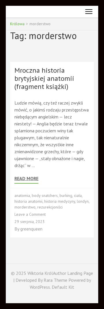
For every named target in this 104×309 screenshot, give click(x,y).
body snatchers (45, 195)
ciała (78, 195)
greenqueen (31, 229)
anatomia (22, 195)
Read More (26, 178)
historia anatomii (28, 201)
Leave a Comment (30, 214)
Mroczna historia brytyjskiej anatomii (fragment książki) (44, 78)
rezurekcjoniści (50, 207)
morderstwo (25, 207)
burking (66, 195)
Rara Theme (56, 280)
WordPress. (40, 287)
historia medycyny (59, 201)
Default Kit (63, 287)
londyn (83, 201)
